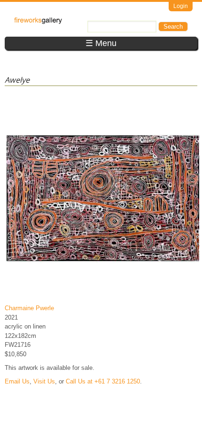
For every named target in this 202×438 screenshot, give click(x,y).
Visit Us (44, 381)
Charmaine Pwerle (29, 308)
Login (180, 6)
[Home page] (38, 21)
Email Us (17, 381)
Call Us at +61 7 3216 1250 (103, 381)
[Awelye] (103, 294)
